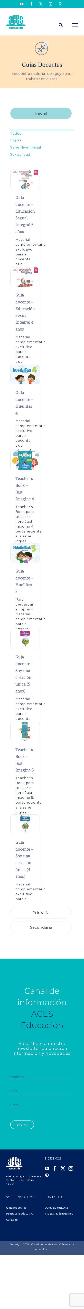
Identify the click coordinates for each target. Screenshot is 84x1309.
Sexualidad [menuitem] (20, 154)
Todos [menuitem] (15, 133)
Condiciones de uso (44, 1244)
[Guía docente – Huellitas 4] (25, 367)
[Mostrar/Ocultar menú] (75, 25)
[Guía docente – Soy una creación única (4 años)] (25, 817)
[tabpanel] (42, 514)
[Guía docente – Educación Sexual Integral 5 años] (25, 172)
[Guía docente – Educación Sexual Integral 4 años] (25, 270)
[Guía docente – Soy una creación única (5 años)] (25, 631)
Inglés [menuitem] (15, 140)
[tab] (41, 113)
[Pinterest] (47, 1176)
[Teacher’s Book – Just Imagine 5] (25, 724)
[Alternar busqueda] (61, 25)
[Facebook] (55, 1168)
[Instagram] (71, 1168)
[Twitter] (63, 1168)
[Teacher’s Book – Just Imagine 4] (25, 453)
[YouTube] (47, 1168)
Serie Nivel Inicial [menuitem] (25, 147)
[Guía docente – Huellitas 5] (25, 546)
